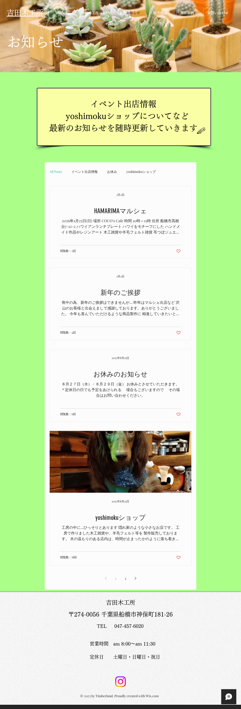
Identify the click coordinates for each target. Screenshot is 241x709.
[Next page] (135, 578)
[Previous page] (105, 578)
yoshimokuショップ (141, 171)
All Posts (55, 171)
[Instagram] (120, 682)
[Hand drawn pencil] (201, 131)
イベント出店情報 (84, 171)
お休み (112, 171)
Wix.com (152, 696)
